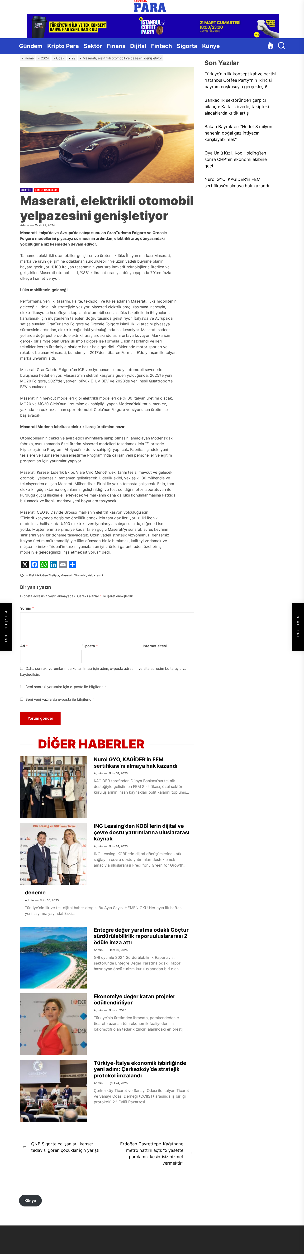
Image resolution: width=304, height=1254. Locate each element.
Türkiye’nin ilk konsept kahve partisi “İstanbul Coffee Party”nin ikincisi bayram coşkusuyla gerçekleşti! (240, 80)
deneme (35, 892)
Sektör (93, 46)
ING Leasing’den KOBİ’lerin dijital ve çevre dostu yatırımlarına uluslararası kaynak (141, 832)
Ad (24, 646)
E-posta (89, 646)
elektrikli (35, 575)
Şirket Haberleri (46, 189)
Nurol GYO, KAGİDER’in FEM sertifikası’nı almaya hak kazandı (135, 762)
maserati (66, 575)
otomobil (80, 575)
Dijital (138, 46)
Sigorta (187, 46)
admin (24, 225)
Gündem (31, 46)
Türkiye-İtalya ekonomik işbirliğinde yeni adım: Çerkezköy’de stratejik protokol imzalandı (140, 1069)
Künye (211, 46)
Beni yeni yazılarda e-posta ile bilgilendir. (60, 699)
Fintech (161, 46)
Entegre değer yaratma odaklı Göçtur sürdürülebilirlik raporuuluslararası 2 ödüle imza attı (141, 936)
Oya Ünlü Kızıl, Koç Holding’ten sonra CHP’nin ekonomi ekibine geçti (235, 159)
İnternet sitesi (155, 646)
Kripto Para (63, 46)
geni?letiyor (50, 575)
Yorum (27, 608)
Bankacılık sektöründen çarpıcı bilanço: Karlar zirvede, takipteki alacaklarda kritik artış (236, 107)
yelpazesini (95, 575)
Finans (116, 46)
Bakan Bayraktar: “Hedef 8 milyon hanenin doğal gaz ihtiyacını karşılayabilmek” (238, 133)
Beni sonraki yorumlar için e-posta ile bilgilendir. (66, 687)
